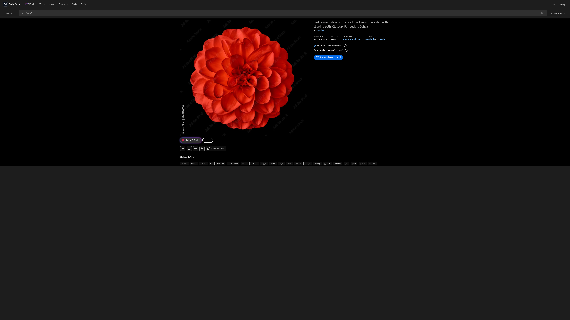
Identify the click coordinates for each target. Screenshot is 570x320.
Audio (74, 4)
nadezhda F (321, 30)
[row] (184, 163)
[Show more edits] (207, 140)
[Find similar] (542, 13)
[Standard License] (345, 45)
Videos (42, 4)
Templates (63, 4)
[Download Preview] (189, 148)
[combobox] (282, 13)
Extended (381, 39)
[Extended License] (346, 50)
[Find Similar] (195, 148)
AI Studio (31, 4)
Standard (369, 39)
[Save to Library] (182, 148)
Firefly (83, 4)
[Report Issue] (202, 148)
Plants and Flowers (352, 39)
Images (52, 4)
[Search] (23, 13)
